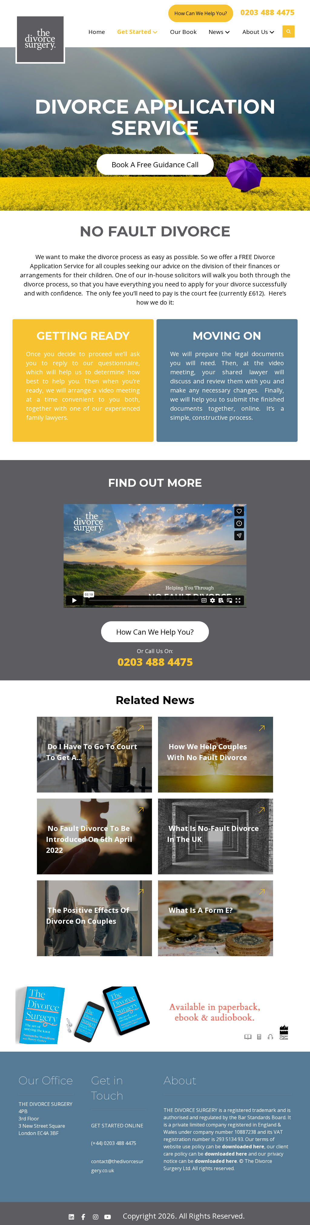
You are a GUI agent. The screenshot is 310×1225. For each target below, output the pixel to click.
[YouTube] (108, 1217)
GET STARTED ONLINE (117, 1125)
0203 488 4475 (267, 12)
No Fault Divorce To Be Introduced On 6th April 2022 (89, 839)
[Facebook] (84, 1217)
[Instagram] (96, 1217)
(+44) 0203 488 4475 (113, 1143)
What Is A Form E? (201, 910)
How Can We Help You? (200, 13)
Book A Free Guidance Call (155, 164)
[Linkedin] (71, 1217)
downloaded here (243, 1146)
